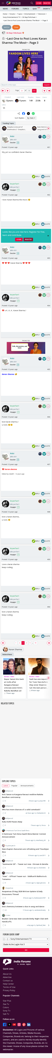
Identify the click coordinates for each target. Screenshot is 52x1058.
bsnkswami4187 (40, 898)
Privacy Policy (9, 990)
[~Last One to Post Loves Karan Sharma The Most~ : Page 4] (44, 91)
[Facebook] (4, 1024)
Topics (26, 8)
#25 (48, 369)
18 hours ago (31, 868)
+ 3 (48, 136)
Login (39, 3)
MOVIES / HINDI (9, 676)
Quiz (35, 8)
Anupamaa (9, 888)
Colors (6, 1007)
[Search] (32, 3)
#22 (48, 195)
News (5, 8)
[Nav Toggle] (3, 3)
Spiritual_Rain (41, 925)
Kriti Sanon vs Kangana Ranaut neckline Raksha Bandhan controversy (22, 795)
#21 (48, 147)
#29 (48, 559)
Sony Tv (6, 1010)
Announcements (27, 785)
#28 (48, 512)
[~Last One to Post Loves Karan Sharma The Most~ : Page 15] (49, 91)
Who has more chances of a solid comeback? (21, 809)
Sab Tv (6, 1014)
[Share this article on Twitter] (28, 113)
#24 (48, 305)
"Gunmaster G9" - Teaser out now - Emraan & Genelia (25, 864)
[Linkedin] (28, 1024)
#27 (48, 464)
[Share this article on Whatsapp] (33, 113)
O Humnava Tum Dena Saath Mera (17, 831)
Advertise (7, 977)
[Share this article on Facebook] (23, 113)
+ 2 (48, 184)
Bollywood (9, 791)
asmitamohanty (40, 910)
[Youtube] (14, 1024)
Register (47, 3)
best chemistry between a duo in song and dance (23, 906)
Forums (15, 8)
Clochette (42, 868)
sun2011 (43, 855)
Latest (5, 785)
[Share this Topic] (18, 113)
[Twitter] (9, 1024)
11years (22, 100)
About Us (7, 974)
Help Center (8, 984)
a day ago (30, 925)
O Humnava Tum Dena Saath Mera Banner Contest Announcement (24, 835)
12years (9, 100)
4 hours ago (33, 801)
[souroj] (17, 100)
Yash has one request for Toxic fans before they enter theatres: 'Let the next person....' (39, 683)
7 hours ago (35, 825)
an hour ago (30, 813)
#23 (48, 258)
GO (34, 91)
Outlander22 (41, 813)
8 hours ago (27, 898)
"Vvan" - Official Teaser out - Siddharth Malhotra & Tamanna (24, 877)
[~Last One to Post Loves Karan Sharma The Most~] (3, 91)
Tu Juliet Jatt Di (10, 846)
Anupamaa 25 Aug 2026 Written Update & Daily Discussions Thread (22, 892)
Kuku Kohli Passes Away (12, 822)
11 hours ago (27, 910)
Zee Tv (6, 1004)
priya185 (43, 801)
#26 (48, 417)
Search (47, 85)
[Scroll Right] (48, 128)
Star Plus (7, 1000)
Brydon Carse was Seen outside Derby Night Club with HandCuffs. (25, 920)
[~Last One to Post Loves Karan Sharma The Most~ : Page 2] (8, 91)
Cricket (7, 915)
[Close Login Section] (48, 236)
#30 (48, 607)
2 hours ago (30, 883)
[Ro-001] (3, 100)
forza (44, 825)
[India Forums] (13, 3)
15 (35, 643)
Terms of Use (9, 987)
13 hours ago (32, 855)
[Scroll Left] (3, 128)
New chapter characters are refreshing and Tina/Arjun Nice (25, 850)
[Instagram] (19, 1024)
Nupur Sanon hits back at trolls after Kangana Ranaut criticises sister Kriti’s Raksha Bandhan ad (14, 685)
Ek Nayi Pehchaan (14, 33)
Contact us (8, 980)
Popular (14, 785)
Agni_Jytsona (41, 883)
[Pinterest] (24, 1024)
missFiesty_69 (41, 840)
